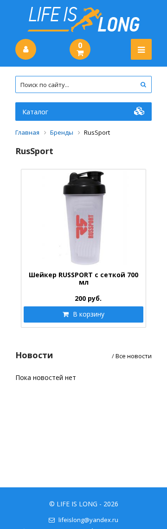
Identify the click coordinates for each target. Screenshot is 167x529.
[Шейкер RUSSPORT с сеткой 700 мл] (83, 218)
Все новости (134, 356)
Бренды (61, 132)
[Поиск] (143, 84)
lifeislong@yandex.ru (88, 520)
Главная (27, 132)
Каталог (35, 111)
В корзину (87, 314)
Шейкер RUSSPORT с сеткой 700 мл (83, 278)
